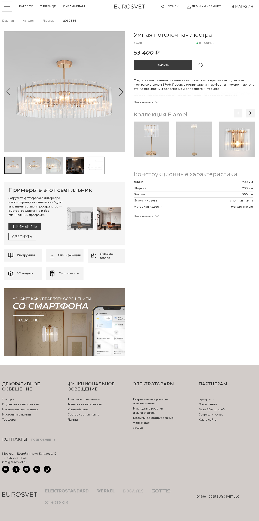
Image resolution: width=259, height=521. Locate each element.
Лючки (138, 428)
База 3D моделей (212, 409)
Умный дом (141, 423)
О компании (208, 404)
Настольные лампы (16, 414)
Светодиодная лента (83, 414)
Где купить (206, 399)
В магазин (242, 6)
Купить (163, 65)
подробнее (28, 320)
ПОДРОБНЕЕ (41, 439)
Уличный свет (78, 409)
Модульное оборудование (153, 418)
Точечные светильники (85, 404)
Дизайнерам (74, 6)
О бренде (48, 6)
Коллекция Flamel (160, 114)
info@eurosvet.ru (14, 462)
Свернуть (22, 237)
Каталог (26, 6)
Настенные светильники (20, 409)
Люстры (8, 399)
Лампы (73, 419)
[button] (8, 92)
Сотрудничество (211, 414)
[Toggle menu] (7, 6)
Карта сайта (208, 419)
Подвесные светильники (20, 404)
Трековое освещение (84, 399)
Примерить (25, 226)
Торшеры (9, 419)
